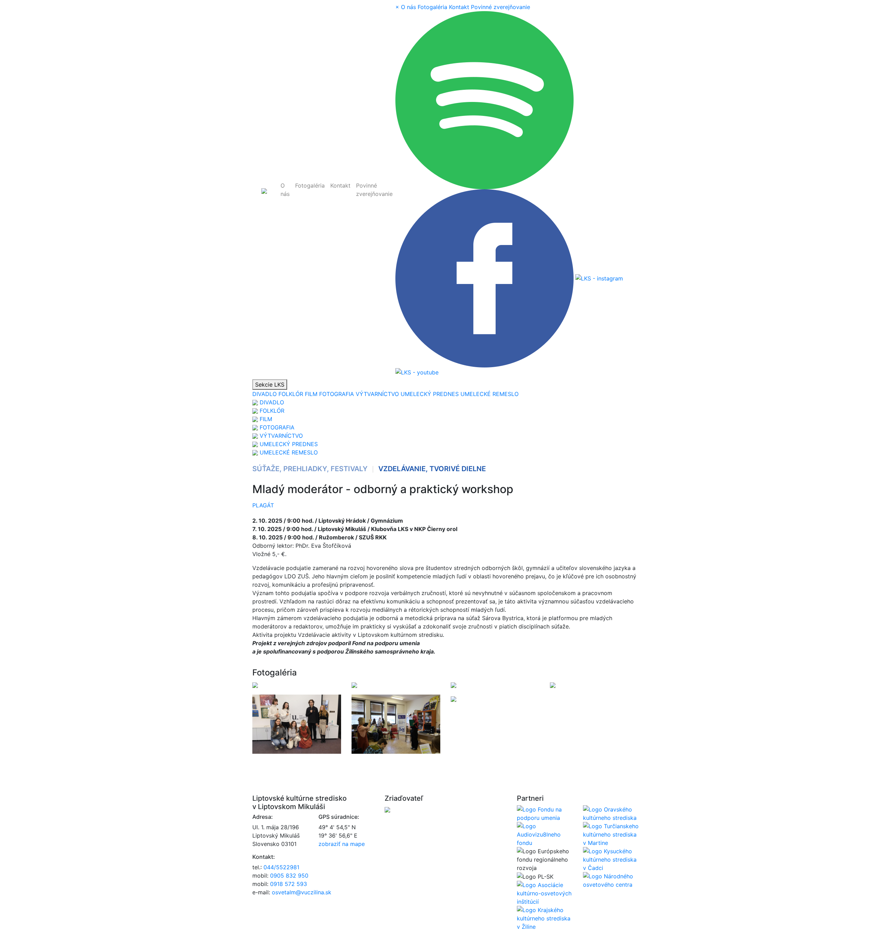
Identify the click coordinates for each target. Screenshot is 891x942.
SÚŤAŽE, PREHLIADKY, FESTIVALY (310, 469)
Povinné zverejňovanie (374, 189)
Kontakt (340, 185)
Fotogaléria (310, 185)
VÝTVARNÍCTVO (377, 393)
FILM (311, 393)
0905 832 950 (289, 875)
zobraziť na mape (341, 843)
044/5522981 (281, 867)
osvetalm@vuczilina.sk (301, 892)
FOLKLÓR (290, 393)
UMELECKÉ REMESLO (489, 393)
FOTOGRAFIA (336, 393)
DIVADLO (264, 393)
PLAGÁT (263, 505)
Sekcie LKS (269, 384)
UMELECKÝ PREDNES (430, 393)
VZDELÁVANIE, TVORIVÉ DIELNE (432, 469)
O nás (285, 189)
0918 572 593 (288, 883)
